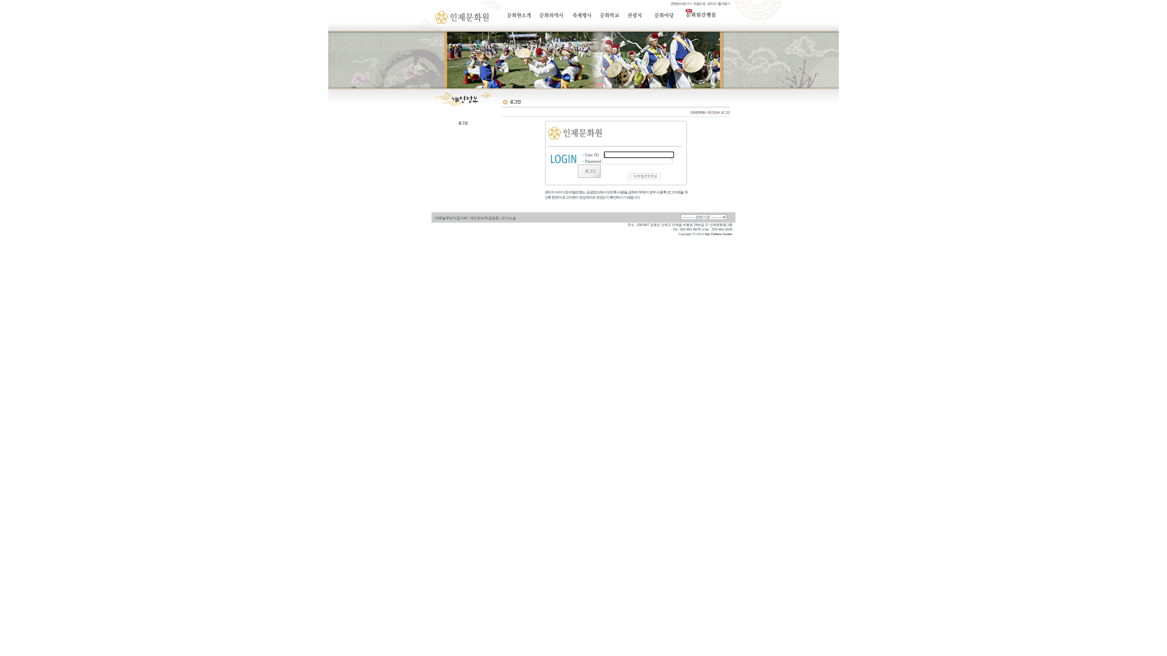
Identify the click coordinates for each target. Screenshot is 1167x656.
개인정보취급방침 (484, 218)
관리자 (711, 3)
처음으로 (700, 3)
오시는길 (508, 218)
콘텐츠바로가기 (681, 3)
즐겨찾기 (724, 3)
